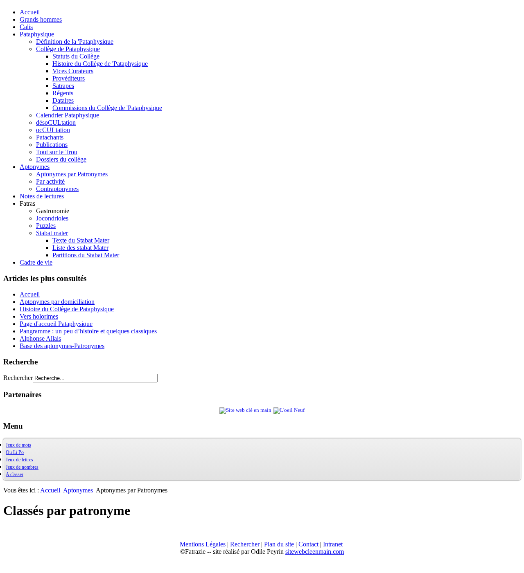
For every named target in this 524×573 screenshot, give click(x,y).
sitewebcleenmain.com (314, 551)
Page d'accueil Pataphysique (56, 323)
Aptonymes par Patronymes (72, 174)
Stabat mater (52, 232)
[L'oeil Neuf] (289, 410)
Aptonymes (35, 166)
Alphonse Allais (40, 338)
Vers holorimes (39, 316)
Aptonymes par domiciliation (57, 301)
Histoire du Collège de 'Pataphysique (100, 63)
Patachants (49, 137)
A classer (14, 474)
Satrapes (63, 85)
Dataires (63, 100)
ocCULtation (53, 129)
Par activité (50, 181)
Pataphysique (37, 34)
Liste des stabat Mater (80, 247)
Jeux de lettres (19, 460)
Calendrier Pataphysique (67, 115)
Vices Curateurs (72, 70)
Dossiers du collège (61, 159)
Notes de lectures (42, 196)
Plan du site (280, 544)
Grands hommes (41, 19)
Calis (26, 26)
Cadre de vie (36, 262)
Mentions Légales (203, 544)
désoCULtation (56, 122)
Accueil (30, 12)
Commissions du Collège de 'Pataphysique (107, 107)
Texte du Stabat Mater (80, 240)
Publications (52, 144)
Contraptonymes (57, 188)
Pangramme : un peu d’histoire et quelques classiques (88, 331)
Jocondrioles (52, 218)
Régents (62, 93)
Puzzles (46, 225)
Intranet (333, 544)
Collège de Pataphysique (68, 48)
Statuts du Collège (75, 56)
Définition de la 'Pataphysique (74, 41)
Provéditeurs (68, 78)
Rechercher (18, 377)
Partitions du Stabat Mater (85, 255)
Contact (308, 544)
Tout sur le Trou (56, 151)
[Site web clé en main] (245, 410)
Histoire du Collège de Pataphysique (67, 309)
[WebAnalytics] (19, 565)
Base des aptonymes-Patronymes (62, 345)
